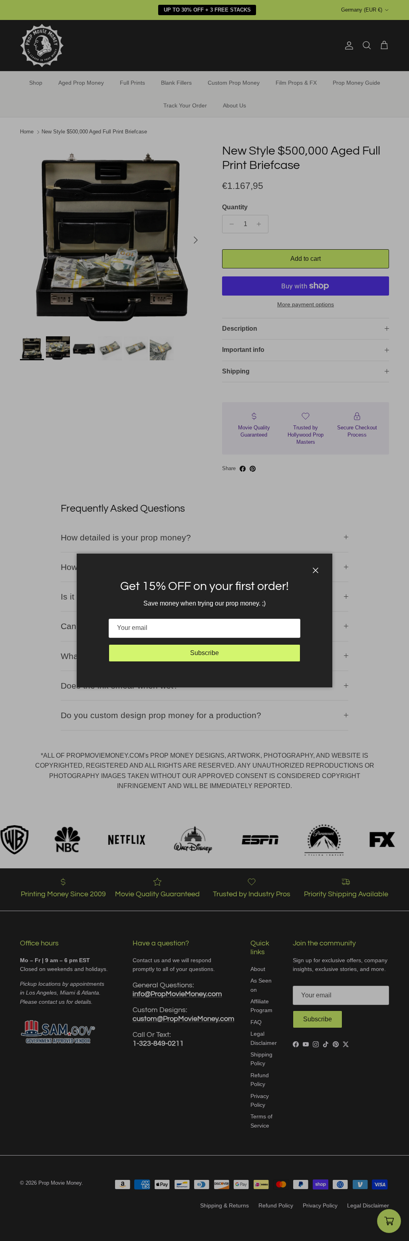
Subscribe (204, 652)
